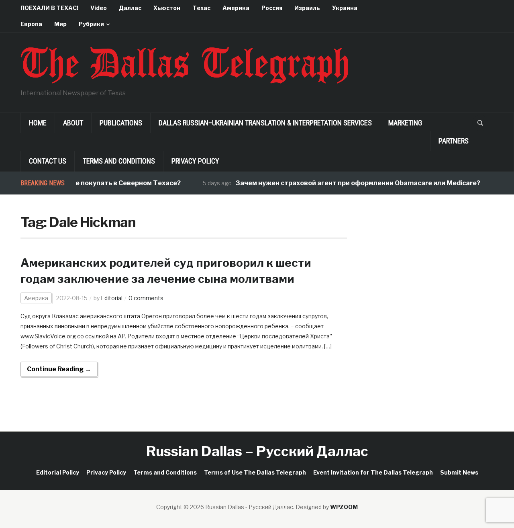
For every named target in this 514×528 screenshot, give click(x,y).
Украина (344, 7)
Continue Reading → (59, 369)
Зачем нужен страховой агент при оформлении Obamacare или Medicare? (352, 183)
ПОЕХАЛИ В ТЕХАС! (49, 7)
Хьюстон (166, 7)
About (73, 123)
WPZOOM (344, 506)
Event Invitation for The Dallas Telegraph (373, 472)
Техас (201, 7)
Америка (235, 7)
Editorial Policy (57, 472)
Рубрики (91, 23)
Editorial (111, 298)
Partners (454, 141)
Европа (31, 23)
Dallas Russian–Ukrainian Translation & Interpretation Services (265, 123)
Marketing (405, 123)
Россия (271, 7)
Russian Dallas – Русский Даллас (257, 451)
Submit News (459, 472)
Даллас (130, 7)
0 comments (145, 298)
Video (98, 7)
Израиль (307, 7)
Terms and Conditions (119, 161)
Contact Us (47, 161)
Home (38, 123)
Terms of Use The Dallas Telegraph (255, 472)
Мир (60, 23)
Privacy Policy (195, 161)
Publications (121, 123)
